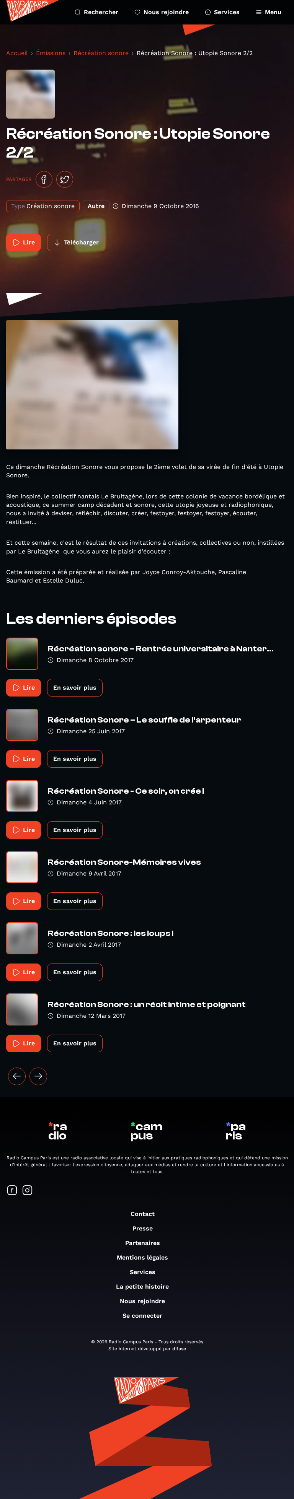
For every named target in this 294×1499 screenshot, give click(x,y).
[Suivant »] (38, 1076)
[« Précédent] (16, 1076)
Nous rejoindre (166, 12)
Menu (273, 12)
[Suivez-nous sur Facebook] (12, 1191)
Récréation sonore (101, 53)
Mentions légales (142, 1257)
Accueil (17, 53)
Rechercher (101, 12)
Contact (143, 1213)
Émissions (50, 53)
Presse (142, 1228)
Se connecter (142, 1315)
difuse (179, 1348)
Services (227, 12)
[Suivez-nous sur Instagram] (27, 1191)
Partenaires (142, 1243)
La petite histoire (142, 1286)
